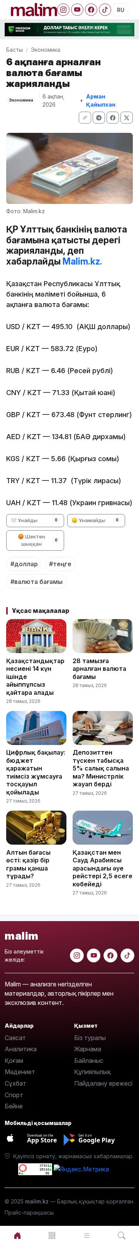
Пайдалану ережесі (103, 1083)
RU (120, 10)
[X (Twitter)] (126, 118)
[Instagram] (63, 9)
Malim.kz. (82, 261)
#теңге (60, 564)
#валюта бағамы (36, 581)
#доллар (24, 564)
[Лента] (87, 1235)
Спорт (14, 1095)
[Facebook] (91, 9)
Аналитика (21, 1049)
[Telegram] (99, 118)
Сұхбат (15, 1083)
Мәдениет (20, 1072)
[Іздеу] (121, 1235)
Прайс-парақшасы (29, 1212)
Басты (14, 49)
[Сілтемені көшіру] (85, 118)
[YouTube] (77, 9)
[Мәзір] (52, 1235)
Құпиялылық (92, 1072)
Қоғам (14, 1060)
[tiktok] (127, 955)
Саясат (15, 1038)
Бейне (14, 1106)
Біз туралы (90, 1038)
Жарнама (87, 1049)
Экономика (45, 49)
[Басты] (17, 1235)
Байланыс (88, 1060)
